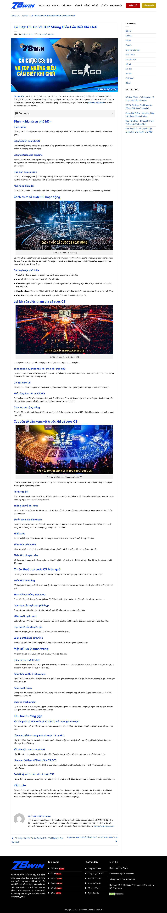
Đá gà (95, 5)
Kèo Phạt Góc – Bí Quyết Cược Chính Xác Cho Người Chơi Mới (139, 130)
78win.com (83, 909)
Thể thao (66, 5)
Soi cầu (129, 69)
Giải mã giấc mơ (132, 50)
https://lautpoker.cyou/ (104, 826)
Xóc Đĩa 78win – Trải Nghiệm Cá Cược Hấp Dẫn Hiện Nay (140, 99)
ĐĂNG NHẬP (149, 5)
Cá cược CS (19, 96)
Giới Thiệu (130, 54)
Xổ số (103, 5)
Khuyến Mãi (131, 59)
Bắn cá (78, 5)
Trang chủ (44, 5)
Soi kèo (129, 73)
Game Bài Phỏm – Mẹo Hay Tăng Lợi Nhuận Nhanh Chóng (140, 115)
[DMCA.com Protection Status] (116, 894)
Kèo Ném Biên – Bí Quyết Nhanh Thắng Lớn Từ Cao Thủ (140, 122)
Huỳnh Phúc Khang (46, 34)
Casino (55, 5)
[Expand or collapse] (112, 113)
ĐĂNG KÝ (133, 5)
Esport (25, 16)
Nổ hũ (87, 5)
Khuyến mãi (116, 5)
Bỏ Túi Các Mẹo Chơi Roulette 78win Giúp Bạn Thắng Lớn (139, 107)
